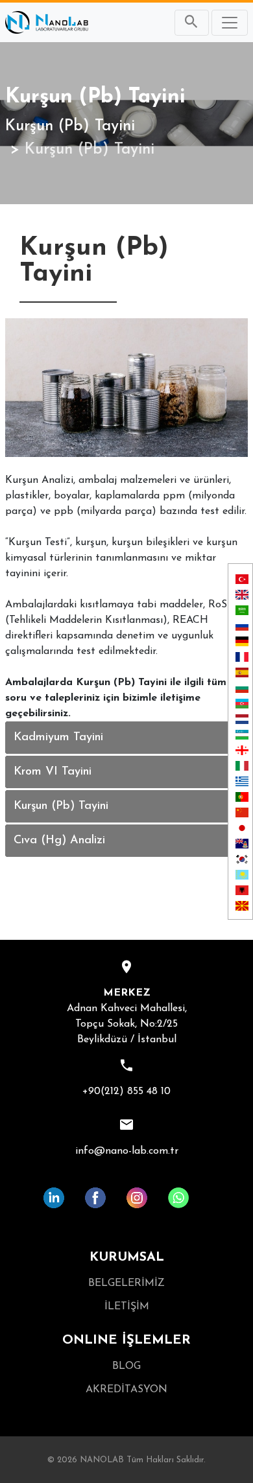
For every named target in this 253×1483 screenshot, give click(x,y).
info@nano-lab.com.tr (126, 1151)
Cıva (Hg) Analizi (59, 841)
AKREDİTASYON (126, 1389)
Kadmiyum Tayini (58, 737)
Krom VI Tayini (52, 772)
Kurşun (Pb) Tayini (70, 126)
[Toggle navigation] (229, 23)
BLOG (126, 1366)
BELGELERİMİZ (126, 1283)
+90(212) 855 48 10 (126, 1091)
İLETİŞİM (126, 1307)
